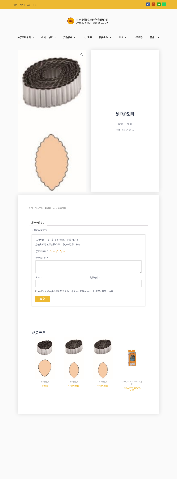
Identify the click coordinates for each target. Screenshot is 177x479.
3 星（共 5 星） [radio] (57, 251)
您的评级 (41, 251)
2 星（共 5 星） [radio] (54, 251)
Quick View (45, 376)
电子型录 (138, 37)
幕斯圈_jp (49, 208)
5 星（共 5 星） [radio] (64, 251)
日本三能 (39, 208)
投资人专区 (47, 37)
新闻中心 (103, 37)
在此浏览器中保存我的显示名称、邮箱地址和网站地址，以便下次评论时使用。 (76, 291)
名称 (38, 277)
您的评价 (41, 258)
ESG (121, 37)
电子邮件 (95, 277)
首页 (31, 208)
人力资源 (87, 37)
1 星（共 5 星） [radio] (50, 251)
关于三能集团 (24, 37)
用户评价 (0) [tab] (37, 223)
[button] (81, 54)
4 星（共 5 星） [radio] (60, 251)
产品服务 (67, 37)
